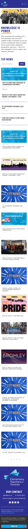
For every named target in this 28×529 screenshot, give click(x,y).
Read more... (5, 89)
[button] (25, 4)
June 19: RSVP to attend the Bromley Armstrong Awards (12, 368)
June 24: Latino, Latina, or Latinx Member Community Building (11, 289)
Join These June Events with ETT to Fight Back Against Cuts (13, 425)
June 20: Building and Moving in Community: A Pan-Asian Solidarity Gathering (13, 399)
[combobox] (9, 64)
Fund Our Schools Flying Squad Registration (13, 119)
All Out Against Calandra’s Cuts (13, 452)
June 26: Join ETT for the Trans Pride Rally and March (12, 338)
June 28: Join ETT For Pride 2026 (12, 316)
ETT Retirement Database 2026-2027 (13, 107)
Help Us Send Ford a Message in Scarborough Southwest (13, 84)
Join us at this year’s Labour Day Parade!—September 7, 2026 (13, 96)
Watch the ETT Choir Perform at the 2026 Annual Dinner (13, 258)
